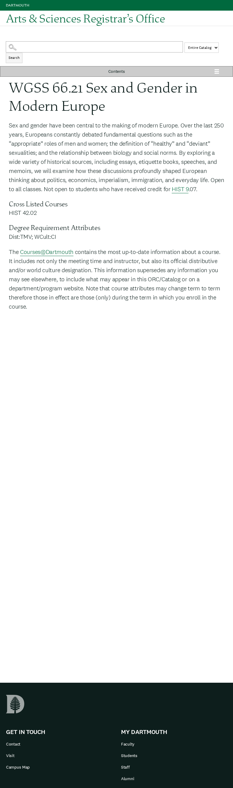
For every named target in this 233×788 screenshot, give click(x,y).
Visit (10, 755)
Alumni (127, 778)
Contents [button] (116, 71)
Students (129, 755)
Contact (13, 744)
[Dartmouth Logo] (17, 5)
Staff (125, 767)
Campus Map (18, 767)
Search (14, 57)
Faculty (127, 744)
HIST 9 (180, 189)
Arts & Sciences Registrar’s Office (85, 18)
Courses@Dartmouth (46, 252)
